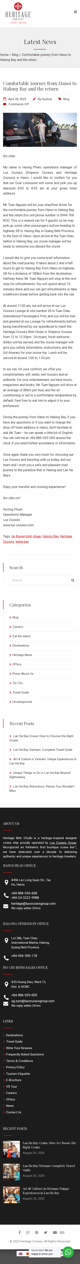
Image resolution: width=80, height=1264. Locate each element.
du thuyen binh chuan (26, 536)
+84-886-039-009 (24, 995)
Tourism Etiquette (18, 1074)
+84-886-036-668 (24, 893)
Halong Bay (50, 536)
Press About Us (23, 674)
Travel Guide (21, 692)
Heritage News (22, 655)
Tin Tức (18, 683)
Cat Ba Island (21, 636)
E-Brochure (13, 1080)
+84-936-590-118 (24, 956)
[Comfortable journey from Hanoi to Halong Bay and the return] (40, 146)
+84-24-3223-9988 (25, 898)
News (10, 1106)
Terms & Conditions (19, 1061)
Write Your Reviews (19, 1048)
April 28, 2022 (17, 99)
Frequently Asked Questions (25, 1054)
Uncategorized (22, 702)
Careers (18, 627)
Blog (66, 99)
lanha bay (22, 542)
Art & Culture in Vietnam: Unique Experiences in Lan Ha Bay (46, 1191)
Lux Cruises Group (63, 843)
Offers (17, 664)
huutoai (47, 99)
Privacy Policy (15, 1067)
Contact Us (13, 1112)
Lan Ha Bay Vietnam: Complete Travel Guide (42, 750)
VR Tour (11, 1086)
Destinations (21, 645)
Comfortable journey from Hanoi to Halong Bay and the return (40, 86)
